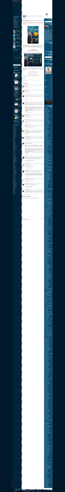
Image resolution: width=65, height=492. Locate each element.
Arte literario (16, 80)
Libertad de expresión (47, 318)
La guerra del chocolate (48, 298)
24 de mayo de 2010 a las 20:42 (28, 161)
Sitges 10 (46, 438)
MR (45, 358)
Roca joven (46, 413)
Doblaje (46, 186)
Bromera (46, 135)
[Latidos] (14, 43)
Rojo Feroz (46, 414)
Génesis (46, 237)
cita (45, 150)
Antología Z (46, 123)
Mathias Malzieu (47, 347)
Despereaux (46, 180)
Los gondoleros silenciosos (48, 330)
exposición (46, 223)
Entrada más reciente (25, 218)
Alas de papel (16, 86)
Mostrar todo (19, 123)
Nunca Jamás (47, 373)
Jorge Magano (47, 277)
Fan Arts (46, 225)
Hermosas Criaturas (47, 252)
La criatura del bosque (48, 292)
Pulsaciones (17, 30)
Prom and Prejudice (47, 397)
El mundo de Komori (47, 202)
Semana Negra (47, 425)
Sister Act (46, 436)
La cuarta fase (47, 293)
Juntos (46, 281)
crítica (46, 165)
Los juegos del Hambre (48, 333)
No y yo (46, 367)
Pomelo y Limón (47, 388)
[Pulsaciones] (14, 31)
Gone (46, 241)
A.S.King (46, 108)
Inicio (33, 218)
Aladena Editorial (47, 115)
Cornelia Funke (47, 162)
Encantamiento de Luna (48, 211)
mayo (14, 140)
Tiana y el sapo (47, 452)
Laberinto (46, 310)
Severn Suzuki (47, 429)
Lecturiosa (26, 178)
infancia (46, 261)
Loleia (46, 325)
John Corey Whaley (47, 274)
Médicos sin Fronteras (48, 348)
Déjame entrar (47, 177)
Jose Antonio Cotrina (47, 278)
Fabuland (46, 224)
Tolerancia (46, 454)
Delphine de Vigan (47, 178)
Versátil (46, 470)
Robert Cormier (47, 410)
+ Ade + (26, 102)
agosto (14, 137)
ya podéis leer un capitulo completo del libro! (33, 72)
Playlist (46, 387)
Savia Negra (46, 422)
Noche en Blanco (47, 369)
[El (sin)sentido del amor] (14, 46)
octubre (14, 135)
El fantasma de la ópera (48, 199)
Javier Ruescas (27, 136)
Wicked (46, 478)
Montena (46, 356)
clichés (46, 151)
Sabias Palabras (16, 24)
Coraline (46, 161)
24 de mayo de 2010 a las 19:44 (28, 134)
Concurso (46, 155)
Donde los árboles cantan (48, 188)
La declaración (47, 294)
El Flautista (46, 200)
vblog (46, 469)
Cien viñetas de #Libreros (19, 110)
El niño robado (47, 204)
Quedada (46, 401)
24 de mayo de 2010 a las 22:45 (28, 187)
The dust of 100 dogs (47, 450)
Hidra (46, 253)
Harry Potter (46, 247)
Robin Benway (47, 411)
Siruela (46, 435)
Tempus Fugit (46, 449)
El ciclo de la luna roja (48, 193)
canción (46, 138)
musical (46, 361)
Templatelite (28, 490)
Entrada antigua (42, 218)
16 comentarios (25, 80)
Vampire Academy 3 (47, 467)
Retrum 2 (46, 408)
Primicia (46, 395)
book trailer (46, 134)
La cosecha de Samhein (48, 291)
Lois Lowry (46, 323)
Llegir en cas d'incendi (48, 322)
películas (46, 381)
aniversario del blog (47, 122)
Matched (46, 346)
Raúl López (46, 403)
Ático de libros (47, 126)
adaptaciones (47, 110)
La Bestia (46, 287)
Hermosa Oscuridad (47, 251)
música (46, 360)
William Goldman (47, 479)
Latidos (17, 41)
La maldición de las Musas (48, 301)
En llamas (46, 210)
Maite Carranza (47, 343)
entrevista (46, 214)
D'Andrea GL (46, 173)
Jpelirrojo (46, 279)
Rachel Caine (47, 402)
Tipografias (46, 453)
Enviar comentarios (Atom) (29, 219)
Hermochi (26, 85)
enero (14, 156)
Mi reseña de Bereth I (16, 25)
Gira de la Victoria (47, 239)
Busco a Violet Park (47, 137)
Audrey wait (46, 127)
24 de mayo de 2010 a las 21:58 (28, 176)
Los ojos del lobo (47, 334)
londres (46, 326)
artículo (46, 125)
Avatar (46, 129)
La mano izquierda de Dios (48, 303)
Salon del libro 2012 (47, 417)
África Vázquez (47, 111)
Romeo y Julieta (47, 415)
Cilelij (46, 148)
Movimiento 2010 (47, 357)
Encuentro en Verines (47, 212)
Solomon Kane (47, 442)
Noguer (46, 370)
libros (46, 319)
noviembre (14, 134)
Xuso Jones (46, 481)
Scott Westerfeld (47, 423)
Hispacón (46, 254)
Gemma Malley (47, 235)
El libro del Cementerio (48, 201)
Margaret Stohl (47, 345)
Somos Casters (47, 443)
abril (13, 141)
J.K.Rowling (46, 264)
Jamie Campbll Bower (48, 266)
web (45, 477)
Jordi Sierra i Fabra (47, 276)
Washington (46, 476)
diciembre (14, 133)
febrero (14, 126)
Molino (46, 354)
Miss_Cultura (26, 163)
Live (45, 321)
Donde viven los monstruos (48, 189)
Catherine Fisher (47, 143)
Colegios (46, 152)
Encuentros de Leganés (48, 213)
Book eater (16, 97)
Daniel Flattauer (47, 174)
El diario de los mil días (48, 198)
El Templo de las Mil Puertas (48, 205)
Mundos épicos (47, 359)
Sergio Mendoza (47, 427)
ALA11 (46, 114)
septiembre (14, 136)
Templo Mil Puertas (47, 448)
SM (45, 440)
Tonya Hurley (46, 455)
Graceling (46, 242)
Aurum (46, 128)
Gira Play (46, 240)
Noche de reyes (47, 368)
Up (45, 463)
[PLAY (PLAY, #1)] (14, 39)
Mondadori (46, 355)
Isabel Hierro (46, 262)
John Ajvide (46, 273)
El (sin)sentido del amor (19, 45)
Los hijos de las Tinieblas (48, 332)
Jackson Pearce (47, 265)
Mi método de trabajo (16, 21)
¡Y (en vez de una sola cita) (33, 71)
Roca (46, 412)
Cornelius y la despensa (48, 163)
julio (13, 138)
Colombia (46, 153)
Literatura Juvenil (47, 320)
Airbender (46, 112)
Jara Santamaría (47, 268)
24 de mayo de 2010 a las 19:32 (28, 117)
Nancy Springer (47, 362)
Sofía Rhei (46, 441)
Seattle (46, 424)
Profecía (46, 396)
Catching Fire (46, 142)
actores (46, 109)
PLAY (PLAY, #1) (18, 37)
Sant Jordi (46, 421)
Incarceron (46, 260)
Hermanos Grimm (47, 250)
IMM (45, 259)
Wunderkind (46, 480)
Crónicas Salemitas (17, 109)
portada (46, 389)
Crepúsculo (46, 164)
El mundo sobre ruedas (48, 203)
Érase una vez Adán (47, 217)
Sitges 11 (46, 439)
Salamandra (46, 416)
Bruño (46, 136)
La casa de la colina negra (48, 289)
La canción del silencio (48, 288)
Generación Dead (47, 236)
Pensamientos (47, 382)
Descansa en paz (47, 179)
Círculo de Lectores (47, 149)
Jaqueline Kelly (47, 267)
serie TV (46, 428)
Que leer (46, 400)
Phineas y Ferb (47, 383)
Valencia (46, 464)
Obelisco (46, 374)
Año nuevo (46, 124)
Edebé (46, 191)
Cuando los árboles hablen (48, 167)
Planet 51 (46, 385)
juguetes (46, 280)
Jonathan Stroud (47, 275)
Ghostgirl (46, 238)
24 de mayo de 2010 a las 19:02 (28, 92)
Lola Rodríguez (47, 324)
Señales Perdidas (47, 426)
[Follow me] (46, 14)
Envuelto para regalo (47, 215)
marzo (14, 142)
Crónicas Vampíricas (47, 166)
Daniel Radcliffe (47, 176)
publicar (46, 398)
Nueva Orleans (47, 371)
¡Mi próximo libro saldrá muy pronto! (19, 88)
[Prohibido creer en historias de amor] (14, 35)
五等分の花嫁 (16, 92)
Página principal (16, 0)
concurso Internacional (48, 156)
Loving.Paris (26, 170)
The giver (46, 451)
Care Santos (46, 139)
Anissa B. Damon (47, 121)
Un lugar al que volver (48, 462)
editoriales (46, 192)
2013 (45, 107)
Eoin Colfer (46, 216)
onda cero (46, 375)
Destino (46, 181)
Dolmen (46, 187)
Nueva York (46, 372)
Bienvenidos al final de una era (19, 99)
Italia (45, 263)
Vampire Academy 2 (47, 466)
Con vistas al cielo (47, 154)
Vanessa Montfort (47, 468)
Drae (25, 156)
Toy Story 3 (46, 456)
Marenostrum (46, 344)
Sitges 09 (46, 437)
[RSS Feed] (50, 13)
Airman (46, 113)
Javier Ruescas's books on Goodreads (17, 29)
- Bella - (26, 119)
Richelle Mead (47, 409)
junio (13, 139)
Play (45, 386)
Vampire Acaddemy (47, 465)
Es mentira (46, 218)
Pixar (45, 384)
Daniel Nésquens (47, 175)
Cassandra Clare (47, 141)
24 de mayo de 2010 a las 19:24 (28, 112)
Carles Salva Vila (47, 140)
